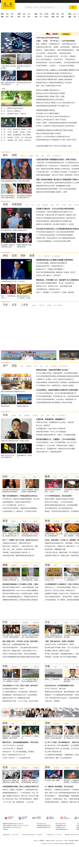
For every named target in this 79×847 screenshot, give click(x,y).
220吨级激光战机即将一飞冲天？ (13, 688)
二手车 (24, 304)
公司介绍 (66, 840)
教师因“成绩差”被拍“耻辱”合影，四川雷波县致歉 (61, 505)
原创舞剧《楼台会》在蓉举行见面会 (57, 650)
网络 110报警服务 (51, 817)
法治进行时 (27, 140)
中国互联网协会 (66, 817)
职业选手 (67, 768)
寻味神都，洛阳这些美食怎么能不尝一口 (16, 552)
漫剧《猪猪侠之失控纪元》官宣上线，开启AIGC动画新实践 (22, 796)
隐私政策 (71, 840)
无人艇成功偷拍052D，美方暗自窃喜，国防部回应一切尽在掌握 (24, 692)
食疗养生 (67, 521)
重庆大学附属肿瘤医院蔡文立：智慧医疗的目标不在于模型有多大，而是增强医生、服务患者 (34, 596)
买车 (41, 16)
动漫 (74, 16)
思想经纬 (39, 56)
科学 (47, 415)
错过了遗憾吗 (27, 135)
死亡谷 (10, 129)
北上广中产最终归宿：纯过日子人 (14, 505)
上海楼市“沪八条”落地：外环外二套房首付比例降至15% (55, 379)
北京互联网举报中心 (24, 817)
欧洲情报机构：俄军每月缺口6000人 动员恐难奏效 (19, 695)
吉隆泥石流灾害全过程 (43, 47)
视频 (41, 14)
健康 (62, 16)
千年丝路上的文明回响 (66, 65)
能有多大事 (16, 129)
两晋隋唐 (25, 622)
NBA (28, 14)
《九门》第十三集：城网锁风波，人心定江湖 (17, 802)
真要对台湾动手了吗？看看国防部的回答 (16, 698)
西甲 (57, 205)
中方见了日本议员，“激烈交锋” (55, 688)
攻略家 (35, 521)
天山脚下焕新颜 (41, 65)
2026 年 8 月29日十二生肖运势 (13, 745)
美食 (47, 520)
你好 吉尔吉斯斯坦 (55, 62)
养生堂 (21, 140)
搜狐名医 (25, 565)
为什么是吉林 (40, 53)
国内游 (13, 521)
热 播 (3, 129)
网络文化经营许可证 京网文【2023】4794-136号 (15, 825)
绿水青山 (24, 129)
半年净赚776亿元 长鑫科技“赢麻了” (48, 113)
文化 (74, 14)
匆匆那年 (16, 132)
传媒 (66, 667)
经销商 (49, 305)
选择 (16, 140)
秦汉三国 (14, 622)
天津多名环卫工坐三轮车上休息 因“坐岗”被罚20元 (53, 116)
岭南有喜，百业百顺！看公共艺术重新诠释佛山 (61, 657)
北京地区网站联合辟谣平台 (43, 827)
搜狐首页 (8, 4)
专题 (12, 14)
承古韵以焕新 (52, 53)
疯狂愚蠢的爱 (17, 135)
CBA (32, 205)
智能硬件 (27, 415)
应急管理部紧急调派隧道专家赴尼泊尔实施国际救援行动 (55, 76)
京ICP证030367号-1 (60, 823)
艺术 (77, 622)
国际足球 (45, 205)
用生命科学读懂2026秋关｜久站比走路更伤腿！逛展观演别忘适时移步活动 (28, 587)
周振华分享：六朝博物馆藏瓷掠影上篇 (15, 644)
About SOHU (59, 840)
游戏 (47, 767)
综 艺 (3, 140)
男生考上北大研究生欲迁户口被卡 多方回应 (51, 119)
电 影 (3, 135)
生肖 (34, 723)
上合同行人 (53, 65)
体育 (5, 204)
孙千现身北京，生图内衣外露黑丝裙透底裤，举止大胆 (20, 499)
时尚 (5, 476)
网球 (69, 205)
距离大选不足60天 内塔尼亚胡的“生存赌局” (50, 93)
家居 (28, 16)
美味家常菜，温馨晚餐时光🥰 (55, 549)
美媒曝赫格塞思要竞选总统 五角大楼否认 (50, 99)
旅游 (57, 14)
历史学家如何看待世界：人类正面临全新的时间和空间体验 (22, 647)
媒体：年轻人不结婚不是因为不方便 (48, 86)
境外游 (24, 521)
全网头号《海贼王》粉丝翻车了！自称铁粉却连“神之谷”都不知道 (24, 789)
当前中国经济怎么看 (69, 44)
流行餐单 (56, 521)
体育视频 (17, 204)
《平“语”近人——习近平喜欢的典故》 (63, 41)
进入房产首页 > (63, 366)
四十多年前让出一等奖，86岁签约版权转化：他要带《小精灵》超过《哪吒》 (28, 799)
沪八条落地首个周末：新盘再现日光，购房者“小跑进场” (55, 385)
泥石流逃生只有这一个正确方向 (16, 113)
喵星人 (67, 723)
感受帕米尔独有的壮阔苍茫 (15, 108)
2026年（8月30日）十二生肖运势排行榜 (16, 758)
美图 (48, 155)
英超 (24, 14)
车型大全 (41, 305)
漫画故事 (14, 768)
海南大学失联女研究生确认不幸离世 (48, 133)
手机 (42, 415)
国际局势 (14, 667)
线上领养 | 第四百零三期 (53, 751)
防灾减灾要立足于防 (51, 56)
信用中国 (5, 829)
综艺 (42, 155)
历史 (5, 622)
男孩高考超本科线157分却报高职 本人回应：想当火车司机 (56, 140)
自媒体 (34, 305)
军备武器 (25, 667)
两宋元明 (36, 622)
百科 (41, 366)
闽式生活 (39, 50)
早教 (55, 565)
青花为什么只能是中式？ (14, 111)
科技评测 (35, 415)
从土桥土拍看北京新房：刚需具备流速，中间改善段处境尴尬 (57, 373)
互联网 (14, 415)
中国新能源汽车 (54, 44)
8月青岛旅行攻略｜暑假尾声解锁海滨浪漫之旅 (18, 555)
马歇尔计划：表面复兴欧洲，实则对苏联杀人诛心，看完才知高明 (24, 650)
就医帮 (35, 565)
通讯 (19, 415)
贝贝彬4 (17, 137)
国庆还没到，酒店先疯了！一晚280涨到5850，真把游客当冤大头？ (25, 546)
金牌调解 (10, 140)
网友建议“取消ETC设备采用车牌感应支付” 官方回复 (53, 82)
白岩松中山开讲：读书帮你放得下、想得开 (59, 644)
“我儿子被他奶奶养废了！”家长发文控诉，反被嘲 (61, 596)
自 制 (3, 132)
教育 (57, 16)
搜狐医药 (14, 565)
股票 (31, 255)
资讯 (35, 366)
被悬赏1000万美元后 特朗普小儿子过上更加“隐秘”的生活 (55, 103)
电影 (37, 155)
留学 (66, 477)
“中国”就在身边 (70, 59)
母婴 (62, 14)
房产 (5, 365)
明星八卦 (23, 155)
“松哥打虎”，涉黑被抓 (52, 701)
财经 (5, 255)
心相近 (38, 41)
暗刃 (29, 129)
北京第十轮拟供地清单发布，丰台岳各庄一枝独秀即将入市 (56, 399)
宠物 (47, 723)
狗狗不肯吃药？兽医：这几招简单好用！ (59, 758)
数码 (53, 415)
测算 (12, 723)
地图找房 (29, 366)
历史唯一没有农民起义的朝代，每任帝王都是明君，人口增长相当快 (25, 654)
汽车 (5, 304)
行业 (39, 256)
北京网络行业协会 (38, 817)
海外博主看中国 (41, 62)
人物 (23, 477)
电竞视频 (56, 768)
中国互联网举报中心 (11, 817)
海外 (46, 366)
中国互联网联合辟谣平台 (61, 829)
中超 (38, 205)
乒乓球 (63, 205)
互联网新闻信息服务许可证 (43, 825)
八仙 (22, 137)
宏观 (7, 16)
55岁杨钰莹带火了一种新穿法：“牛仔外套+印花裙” (19, 511)
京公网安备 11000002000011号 (13, 827)
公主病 (10, 132)
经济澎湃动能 (65, 47)
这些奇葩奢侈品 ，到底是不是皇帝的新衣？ (17, 502)
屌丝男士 (23, 132)
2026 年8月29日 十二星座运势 (12, 748)
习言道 (45, 41)
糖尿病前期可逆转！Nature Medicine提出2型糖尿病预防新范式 (23, 590)
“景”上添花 (63, 56)
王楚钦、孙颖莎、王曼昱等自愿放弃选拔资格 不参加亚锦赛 (56, 123)
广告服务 (47, 840)
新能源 (46, 16)
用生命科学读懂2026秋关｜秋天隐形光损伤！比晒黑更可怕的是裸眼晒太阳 (28, 593)
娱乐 (5, 155)
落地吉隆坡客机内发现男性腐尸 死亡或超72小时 (52, 106)
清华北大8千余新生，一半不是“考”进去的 (59, 502)
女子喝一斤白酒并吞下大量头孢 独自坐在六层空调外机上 (55, 126)
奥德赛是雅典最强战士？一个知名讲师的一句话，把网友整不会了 (24, 793)
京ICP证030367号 (41, 823)
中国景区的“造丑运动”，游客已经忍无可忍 (16, 543)
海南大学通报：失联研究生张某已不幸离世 (59, 499)
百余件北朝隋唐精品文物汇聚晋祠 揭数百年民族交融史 (21, 657)
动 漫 (3, 137)
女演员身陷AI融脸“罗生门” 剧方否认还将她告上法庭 (53, 146)
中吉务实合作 (58, 59)
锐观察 (56, 47)
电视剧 (46, 14)
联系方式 (52, 840)
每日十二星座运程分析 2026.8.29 (13, 755)
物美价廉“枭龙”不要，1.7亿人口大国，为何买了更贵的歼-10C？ (24, 701)
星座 (5, 723)
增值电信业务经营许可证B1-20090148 (13, 823)
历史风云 (36, 667)
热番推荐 (36, 768)
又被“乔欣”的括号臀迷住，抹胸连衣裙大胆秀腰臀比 (19, 508)
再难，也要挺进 (41, 44)
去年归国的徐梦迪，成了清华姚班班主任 (59, 508)
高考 (55, 477)
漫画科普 (25, 768)
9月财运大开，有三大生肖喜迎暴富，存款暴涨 (18, 751)
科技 (5, 415)
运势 (23, 723)
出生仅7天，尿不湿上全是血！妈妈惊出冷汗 (60, 590)
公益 (55, 667)
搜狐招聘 (41, 840)
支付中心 (36, 840)
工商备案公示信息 (60, 827)
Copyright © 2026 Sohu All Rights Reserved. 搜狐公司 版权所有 (57, 843)
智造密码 (73, 56)
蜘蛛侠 (10, 135)
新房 (24, 16)
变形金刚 (10, 137)
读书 (66, 622)
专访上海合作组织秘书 (43, 59)
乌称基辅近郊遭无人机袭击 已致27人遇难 (50, 96)
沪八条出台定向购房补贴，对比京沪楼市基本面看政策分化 (56, 393)
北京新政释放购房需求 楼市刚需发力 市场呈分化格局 (54, 402)
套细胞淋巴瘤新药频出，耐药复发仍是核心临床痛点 (20, 600)
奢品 (34, 477)
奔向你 (29, 132)
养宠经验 (56, 723)
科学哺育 (67, 565)
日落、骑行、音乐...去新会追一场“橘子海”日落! (18, 549)
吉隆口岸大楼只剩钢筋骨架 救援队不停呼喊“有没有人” (54, 73)
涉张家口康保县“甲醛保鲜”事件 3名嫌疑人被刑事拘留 (54, 79)
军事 (7, 14)
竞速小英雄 (28, 137)
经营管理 (46, 256)
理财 (12, 16)
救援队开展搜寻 (49, 50)
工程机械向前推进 (65, 53)
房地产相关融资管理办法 (65, 50)
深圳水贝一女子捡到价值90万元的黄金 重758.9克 (53, 136)
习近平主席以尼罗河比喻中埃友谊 (47, 38)
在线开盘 (54, 366)
